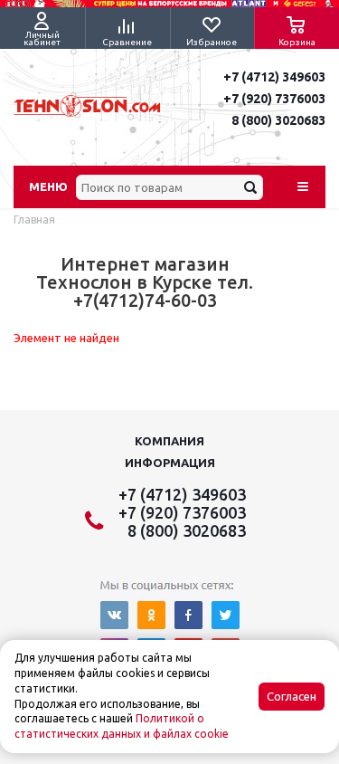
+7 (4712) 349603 (274, 77)
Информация (170, 462)
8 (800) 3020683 (278, 120)
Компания (169, 441)
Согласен (291, 696)
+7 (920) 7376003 (274, 98)
